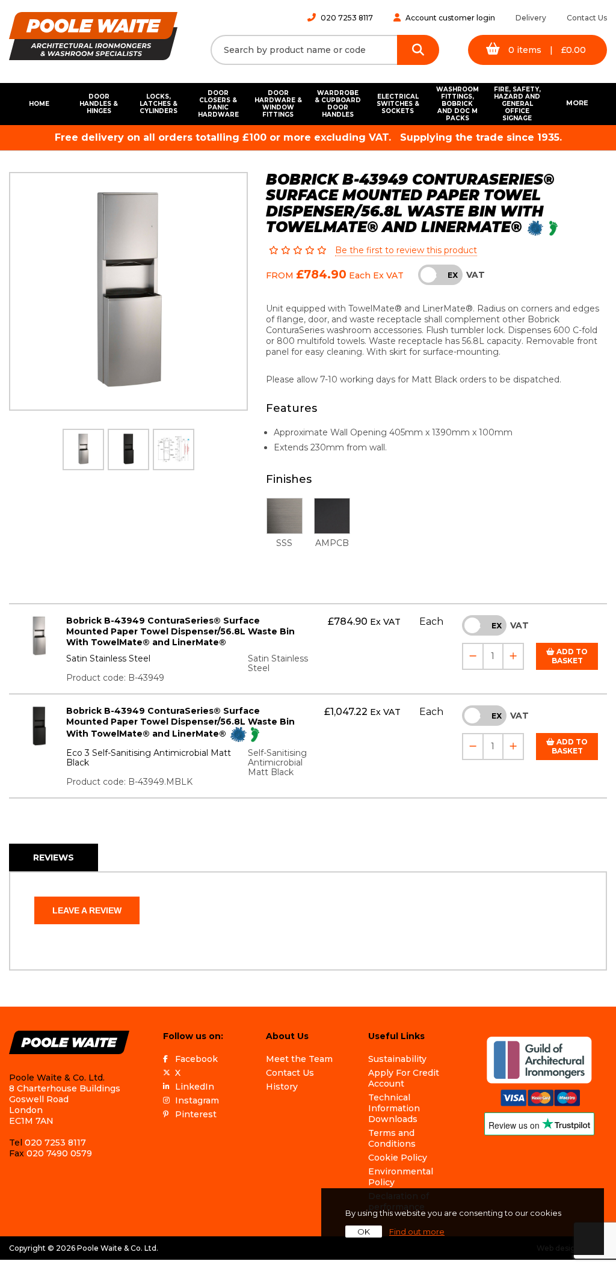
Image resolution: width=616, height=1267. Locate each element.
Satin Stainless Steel (108, 658)
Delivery (531, 17)
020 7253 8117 (347, 17)
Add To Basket (570, 656)
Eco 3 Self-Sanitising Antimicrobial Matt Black (148, 757)
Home (39, 104)
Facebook (196, 1059)
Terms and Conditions (392, 1138)
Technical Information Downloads (394, 1108)
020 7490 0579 (59, 1153)
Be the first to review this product (406, 250)
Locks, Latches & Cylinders (158, 104)
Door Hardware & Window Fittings (278, 103)
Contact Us (587, 17)
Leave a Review (87, 910)
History (282, 1086)
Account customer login (450, 17)
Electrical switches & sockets (398, 104)
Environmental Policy (400, 1177)
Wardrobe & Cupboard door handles (338, 103)
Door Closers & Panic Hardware (218, 103)
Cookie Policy (397, 1157)
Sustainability (397, 1059)
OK (363, 1231)
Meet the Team (299, 1059)
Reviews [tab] (53, 857)
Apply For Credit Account (403, 1078)
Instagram (197, 1100)
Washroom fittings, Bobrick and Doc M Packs (457, 104)
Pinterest (196, 1114)
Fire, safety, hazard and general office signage (517, 104)
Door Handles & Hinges (98, 104)
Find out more (417, 1231)
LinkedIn (194, 1086)
